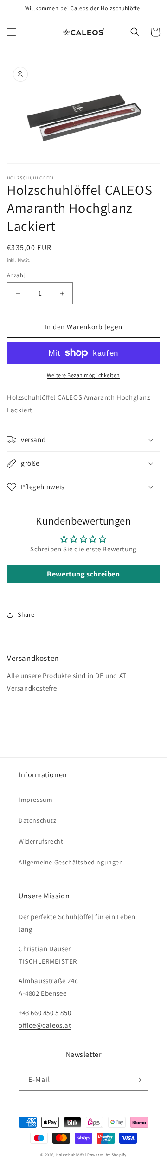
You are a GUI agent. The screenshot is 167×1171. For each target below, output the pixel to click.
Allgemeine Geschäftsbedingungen (71, 862)
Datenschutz (38, 820)
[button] (11, 32)
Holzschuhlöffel (71, 1154)
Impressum (35, 799)
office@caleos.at (45, 1025)
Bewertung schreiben (83, 574)
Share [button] (26, 614)
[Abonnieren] (138, 1080)
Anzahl (16, 275)
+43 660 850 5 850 (45, 1012)
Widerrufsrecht (41, 841)
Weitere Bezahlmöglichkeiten (83, 374)
